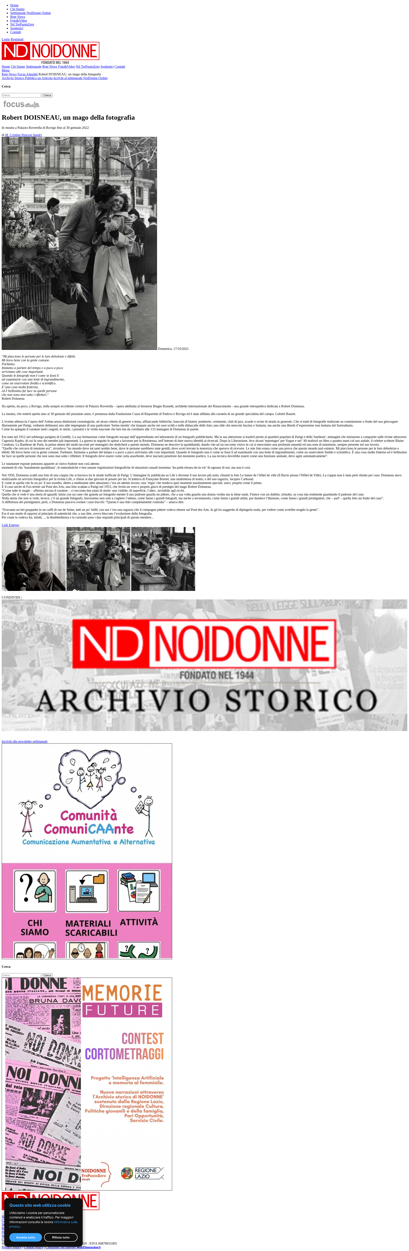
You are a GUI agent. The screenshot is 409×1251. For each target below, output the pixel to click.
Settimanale (34, 66)
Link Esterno (10, 525)
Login (6, 39)
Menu (6, 70)
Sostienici (16, 28)
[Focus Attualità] (21, 107)
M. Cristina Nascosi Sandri (23, 135)
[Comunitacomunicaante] (87, 958)
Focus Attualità (27, 74)
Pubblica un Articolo (39, 78)
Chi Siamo (17, 9)
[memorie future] (87, 1189)
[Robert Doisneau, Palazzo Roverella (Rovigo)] (34, 590)
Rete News (17, 17)
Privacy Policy (11, 1247)
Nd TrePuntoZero (22, 24)
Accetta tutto (25, 1237)
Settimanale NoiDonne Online (30, 13)
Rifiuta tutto (61, 1237)
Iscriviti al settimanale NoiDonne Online (80, 78)
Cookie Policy (33, 1247)
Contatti (15, 32)
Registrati (17, 39)
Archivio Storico (13, 78)
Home (14, 5)
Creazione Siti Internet (73, 1247)
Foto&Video (18, 20)
